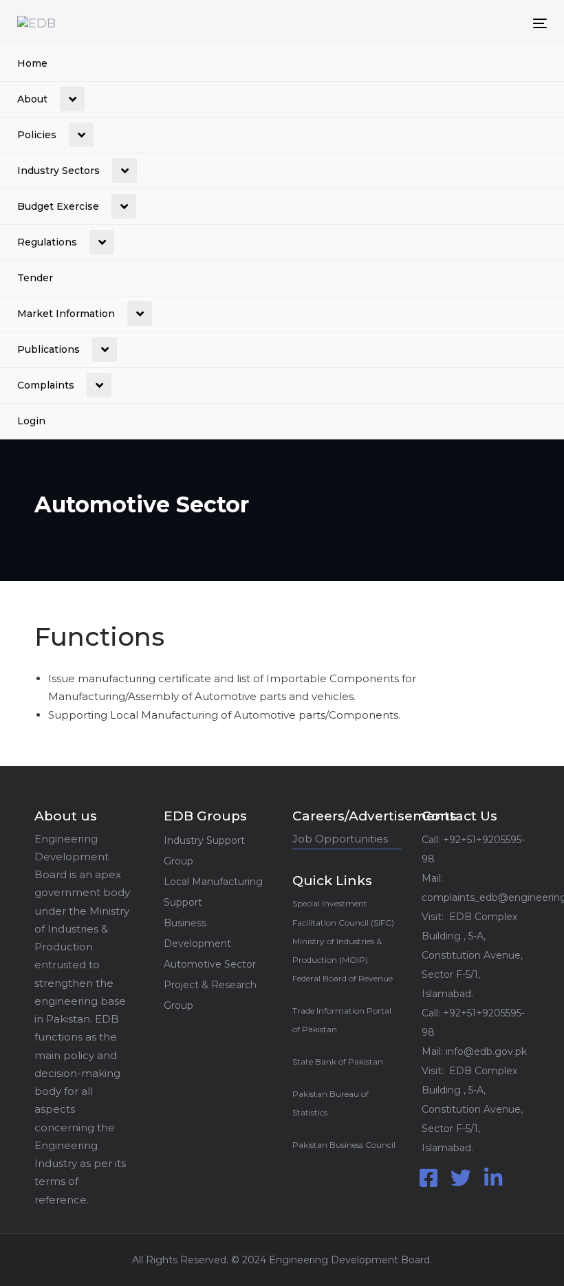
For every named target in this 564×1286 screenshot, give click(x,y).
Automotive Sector (210, 964)
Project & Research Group (210, 995)
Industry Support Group (204, 850)
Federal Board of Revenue (342, 978)
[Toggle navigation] (458, 23)
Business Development (197, 933)
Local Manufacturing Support (213, 891)
